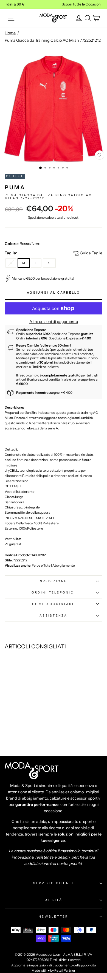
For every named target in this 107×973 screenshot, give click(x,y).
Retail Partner (64, 970)
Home (10, 32)
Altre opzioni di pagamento (53, 321)
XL (49, 263)
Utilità (53, 900)
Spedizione (36, 217)
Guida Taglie (91, 253)
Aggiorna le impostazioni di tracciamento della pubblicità (53, 965)
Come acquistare (53, 604)
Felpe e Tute (41, 565)
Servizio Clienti (53, 883)
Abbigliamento (63, 565)
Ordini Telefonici (53, 592)
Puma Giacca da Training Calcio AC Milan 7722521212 (53, 40)
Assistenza (53, 615)
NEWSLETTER (53, 916)
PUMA (15, 187)
